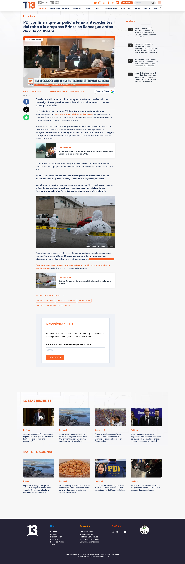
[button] (160, 8)
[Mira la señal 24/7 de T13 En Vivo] (127, 2)
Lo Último (42, 8)
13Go (52, 544)
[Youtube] (125, 533)
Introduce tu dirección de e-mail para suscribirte (69, 344)
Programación (56, 537)
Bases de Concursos (59, 542)
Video (88, 8)
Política (137, 8)
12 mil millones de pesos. (101, 259)
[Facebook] (121, 533)
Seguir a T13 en (102, 91)
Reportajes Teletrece (59, 8)
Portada (53, 532)
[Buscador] (152, 2)
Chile (97, 8)
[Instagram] (113, 533)
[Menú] (159, 2)
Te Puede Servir (110, 8)
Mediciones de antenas (89, 539)
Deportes (125, 8)
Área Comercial (86, 534)
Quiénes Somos (86, 532)
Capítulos (54, 539)
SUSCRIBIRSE (55, 357)
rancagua (85, 301)
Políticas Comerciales (89, 537)
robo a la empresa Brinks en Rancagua (73, 114)
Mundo (147, 8)
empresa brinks (66, 301)
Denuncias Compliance (89, 542)
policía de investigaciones (53, 306)
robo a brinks (45, 301)
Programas (55, 534)
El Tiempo (77, 8)
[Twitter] (117, 533)
